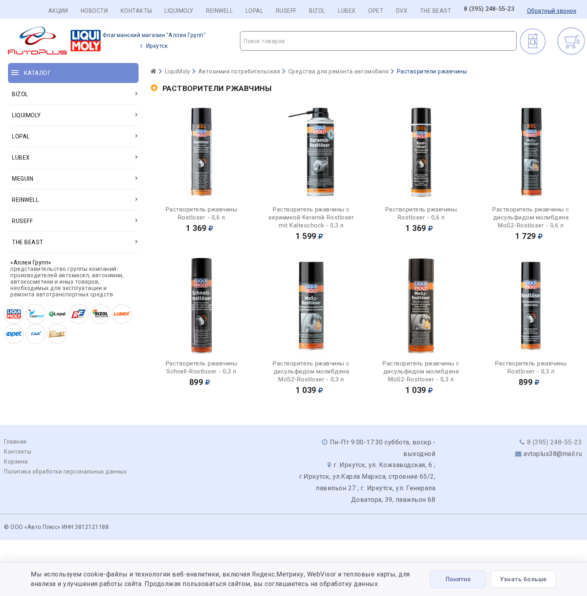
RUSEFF (286, 11)
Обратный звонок (552, 11)
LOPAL (255, 11)
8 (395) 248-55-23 (489, 9)
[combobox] (378, 41)
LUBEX (347, 11)
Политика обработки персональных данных (65, 471)
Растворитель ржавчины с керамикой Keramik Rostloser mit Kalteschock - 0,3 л (311, 217)
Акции (58, 11)
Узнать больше (523, 579)
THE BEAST (436, 11)
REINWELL (219, 11)
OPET (375, 11)
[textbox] (378, 41)
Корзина (16, 461)
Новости (94, 11)
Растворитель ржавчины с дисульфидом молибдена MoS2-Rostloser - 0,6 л (530, 217)
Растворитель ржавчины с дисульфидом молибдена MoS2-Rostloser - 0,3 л (311, 371)
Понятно (458, 579)
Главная (15, 441)
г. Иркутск (154, 40)
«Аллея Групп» (31, 262)
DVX (402, 11)
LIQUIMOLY (179, 11)
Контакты (136, 11)
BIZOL (317, 11)
